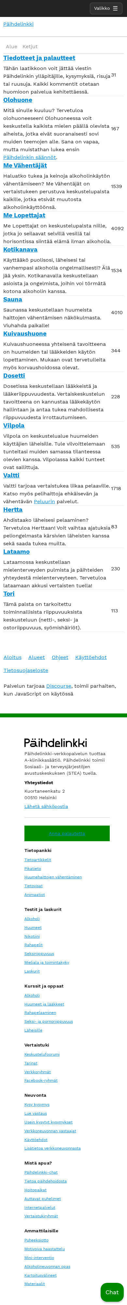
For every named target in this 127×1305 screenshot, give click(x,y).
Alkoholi (32, 918)
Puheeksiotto (36, 1240)
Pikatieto (32, 868)
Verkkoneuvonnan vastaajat (50, 1131)
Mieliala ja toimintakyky (46, 962)
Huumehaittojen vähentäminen (53, 877)
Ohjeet (60, 657)
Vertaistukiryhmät (41, 1216)
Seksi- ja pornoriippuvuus (48, 1021)
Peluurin (44, 501)
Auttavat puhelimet (42, 1198)
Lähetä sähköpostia (46, 806)
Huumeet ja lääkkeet (44, 1004)
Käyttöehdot (91, 657)
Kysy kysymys (36, 1104)
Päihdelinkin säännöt (29, 157)
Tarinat (30, 1063)
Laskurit (32, 971)
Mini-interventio (39, 1257)
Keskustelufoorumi (42, 1054)
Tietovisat (33, 886)
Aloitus (12, 657)
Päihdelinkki (18, 24)
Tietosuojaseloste (26, 670)
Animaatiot (34, 894)
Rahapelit (33, 945)
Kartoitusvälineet (40, 1275)
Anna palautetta (67, 833)
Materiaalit (34, 1284)
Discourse (58, 686)
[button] (112, 1292)
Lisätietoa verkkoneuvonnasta (52, 1148)
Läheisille (33, 1030)
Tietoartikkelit (37, 860)
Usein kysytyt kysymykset (48, 1122)
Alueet (36, 657)
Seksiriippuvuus (39, 953)
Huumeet (33, 927)
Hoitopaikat (35, 1190)
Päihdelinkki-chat (41, 1172)
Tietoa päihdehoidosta (45, 1181)
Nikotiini (32, 936)
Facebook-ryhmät (41, 1080)
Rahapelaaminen (40, 1012)
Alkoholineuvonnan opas (47, 1266)
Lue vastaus (35, 1113)
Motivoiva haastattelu (44, 1249)
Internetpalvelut (39, 1207)
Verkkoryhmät (37, 1072)
